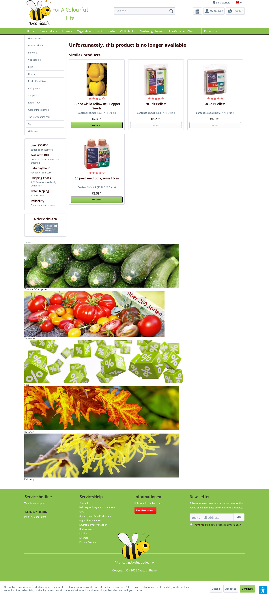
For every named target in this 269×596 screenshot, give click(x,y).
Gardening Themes (38, 109)
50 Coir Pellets (155, 104)
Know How (210, 31)
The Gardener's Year (39, 117)
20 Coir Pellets (215, 104)
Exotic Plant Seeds (38, 81)
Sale (30, 124)
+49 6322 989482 (35, 512)
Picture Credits (87, 542)
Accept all (230, 588)
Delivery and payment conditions (97, 507)
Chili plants (34, 88)
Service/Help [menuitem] (223, 2)
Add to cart (96, 125)
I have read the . (218, 524)
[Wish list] (197, 11)
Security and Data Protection (95, 516)
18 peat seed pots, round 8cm (97, 178)
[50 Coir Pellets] (156, 79)
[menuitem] (144, 11)
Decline (216, 588)
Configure (247, 588)
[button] (263, 590)
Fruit (30, 67)
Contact (83, 503)
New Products (36, 45)
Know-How (34, 102)
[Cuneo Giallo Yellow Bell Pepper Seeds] (97, 79)
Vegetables (34, 59)
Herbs (31, 74)
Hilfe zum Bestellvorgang (148, 503)
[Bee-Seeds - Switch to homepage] (39, 13)
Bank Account (86, 529)
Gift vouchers (35, 38)
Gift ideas (33, 131)
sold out (156, 125)
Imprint (83, 533)
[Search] (171, 11)
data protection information (226, 524)
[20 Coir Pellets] (215, 79)
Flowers (32, 52)
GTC (81, 511)
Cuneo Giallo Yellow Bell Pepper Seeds (97, 106)
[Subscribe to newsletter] (238, 517)
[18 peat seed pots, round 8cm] (97, 154)
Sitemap (84, 537)
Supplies (33, 95)
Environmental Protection (93, 524)
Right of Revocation (90, 520)
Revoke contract (145, 510)
